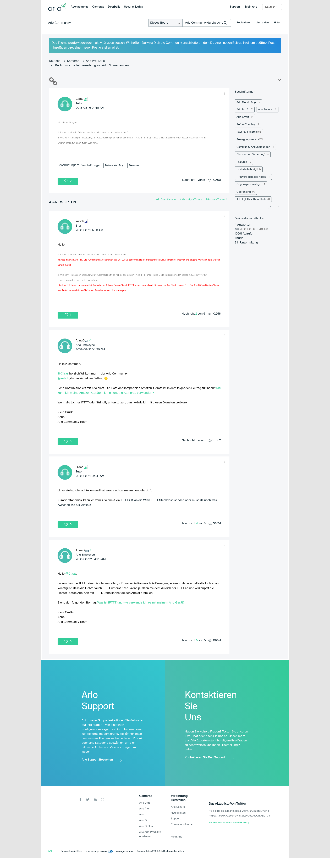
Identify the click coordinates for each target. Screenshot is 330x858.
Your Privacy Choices (96, 851)
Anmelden (262, 22)
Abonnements (79, 7)
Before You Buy (114, 165)
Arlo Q (143, 820)
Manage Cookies (124, 851)
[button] (224, 93)
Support (235, 7)
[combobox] (206, 23)
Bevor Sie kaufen (246, 132)
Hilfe (277, 22)
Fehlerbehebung (246, 169)
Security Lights (133, 7)
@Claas (63, 373)
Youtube (95, 799)
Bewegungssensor (247, 139)
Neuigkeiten (178, 813)
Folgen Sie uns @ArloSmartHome (227, 823)
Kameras (73, 61)
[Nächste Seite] (278, 206)
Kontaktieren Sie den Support (205, 757)
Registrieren (243, 22)
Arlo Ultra (144, 803)
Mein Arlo (251, 7)
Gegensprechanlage (248, 184)
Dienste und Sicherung (250, 154)
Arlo (141, 814)
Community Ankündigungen (253, 147)
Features (134, 165)
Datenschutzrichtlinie (71, 851)
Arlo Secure (265, 109)
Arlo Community (59, 22)
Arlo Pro (144, 808)
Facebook (80, 799)
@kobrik (63, 378)
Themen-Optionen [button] (279, 81)
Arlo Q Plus (146, 826)
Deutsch (54, 61)
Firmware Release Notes (251, 177)
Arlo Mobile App (246, 102)
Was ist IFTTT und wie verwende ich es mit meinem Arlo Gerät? (141, 602)
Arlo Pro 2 (242, 109)
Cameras (98, 7)
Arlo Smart (242, 117)
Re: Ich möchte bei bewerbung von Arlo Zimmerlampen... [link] (93, 65)
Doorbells (114, 7)
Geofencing (243, 192)
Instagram (102, 799)
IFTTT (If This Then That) (251, 199)
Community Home (181, 824)
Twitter (88, 799)
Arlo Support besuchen (97, 759)
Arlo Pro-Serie (95, 61)
